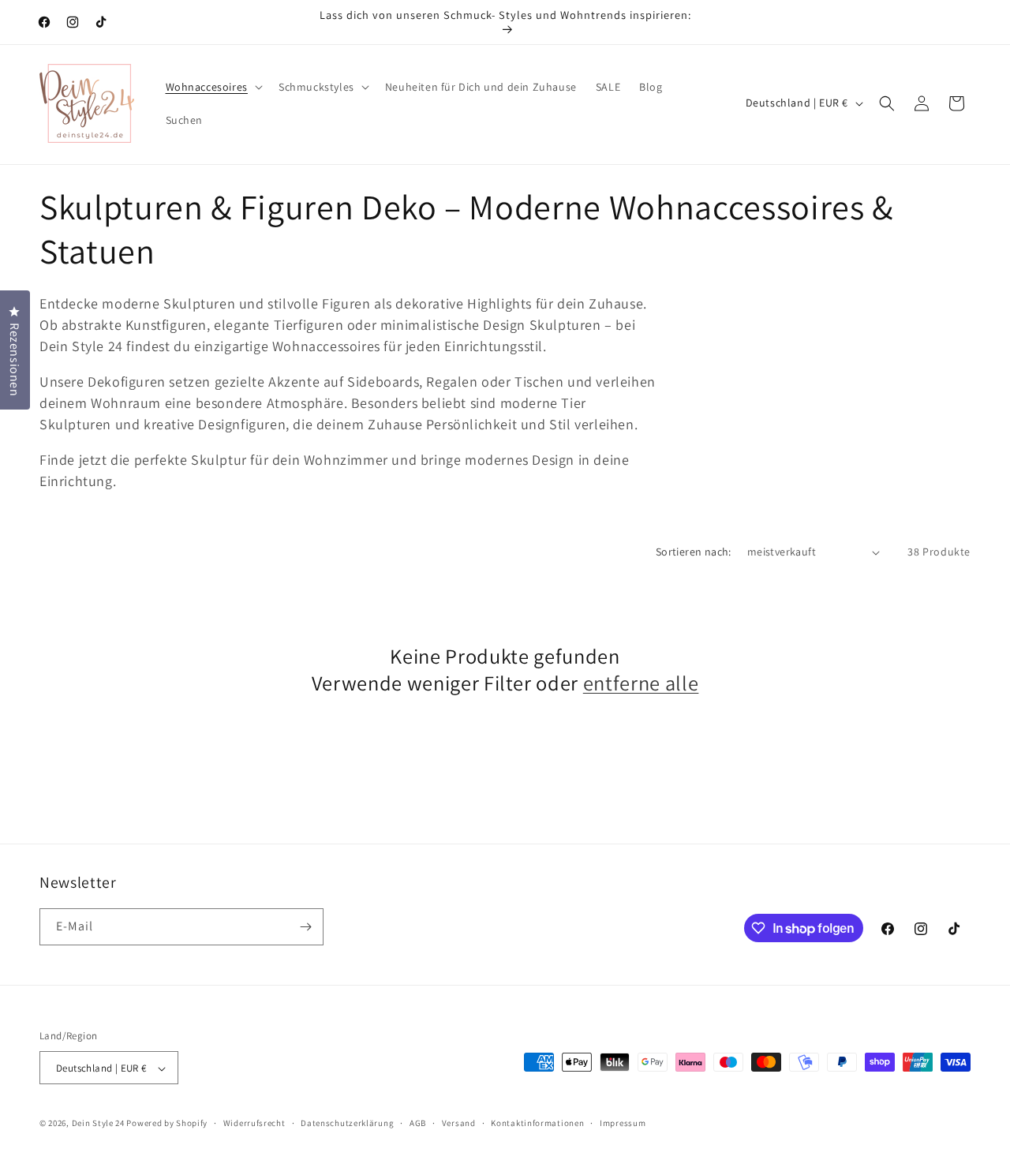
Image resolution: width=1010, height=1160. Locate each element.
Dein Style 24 (98, 1123)
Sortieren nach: (693, 551)
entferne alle (641, 683)
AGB (418, 1122)
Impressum (622, 1122)
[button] (212, 86)
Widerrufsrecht (254, 1122)
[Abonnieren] (305, 926)
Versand (459, 1122)
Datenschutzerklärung (347, 1122)
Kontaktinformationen (537, 1122)
